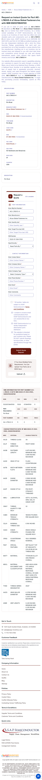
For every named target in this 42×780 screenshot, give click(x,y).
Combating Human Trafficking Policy (14, 703)
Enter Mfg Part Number (15, 208)
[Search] (34, 3)
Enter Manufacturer (14, 215)
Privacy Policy (6, 694)
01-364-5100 (10, 137)
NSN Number (12, 236)
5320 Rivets (10, 144)
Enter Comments (13, 292)
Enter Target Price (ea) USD (16, 229)
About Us (5, 672)
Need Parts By (12, 243)
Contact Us (5, 675)
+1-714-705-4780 (10, 633)
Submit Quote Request (21, 351)
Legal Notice (6, 740)
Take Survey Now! (8, 658)
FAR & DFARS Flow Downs (10, 743)
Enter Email (12, 285)
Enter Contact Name (14, 257)
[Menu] (38, 3)
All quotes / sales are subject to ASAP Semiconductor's (21, 305)
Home (4, 10)
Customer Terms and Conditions (12, 716)
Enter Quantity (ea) (14, 222)
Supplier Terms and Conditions (12, 713)
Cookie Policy (6, 697)
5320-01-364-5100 (12, 116)
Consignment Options (9, 746)
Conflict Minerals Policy (9, 700)
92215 (8, 130)
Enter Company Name (15, 264)
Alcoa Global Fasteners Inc (23, 10)
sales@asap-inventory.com (13, 630)
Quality (4, 678)
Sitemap (4, 684)
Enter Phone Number (14, 278)
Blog (3, 681)
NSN (9, 10)
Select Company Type (15, 271)
